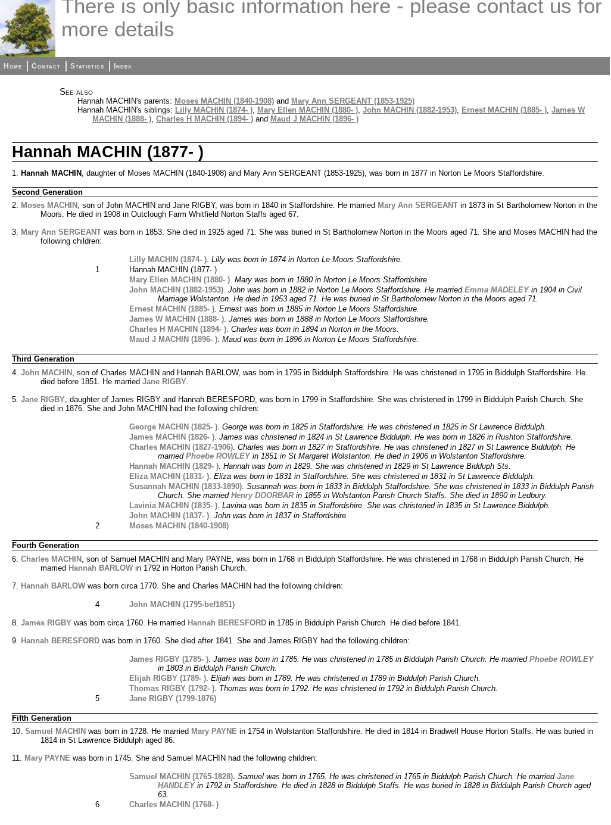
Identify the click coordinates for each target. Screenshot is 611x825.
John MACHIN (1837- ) (169, 515)
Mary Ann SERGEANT (418, 205)
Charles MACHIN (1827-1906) (181, 447)
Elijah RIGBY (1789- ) (167, 678)
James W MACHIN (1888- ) (176, 319)
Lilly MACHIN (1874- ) (213, 109)
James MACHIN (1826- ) (171, 436)
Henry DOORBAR (262, 495)
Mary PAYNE (214, 731)
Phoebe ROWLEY (218, 456)
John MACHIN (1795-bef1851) (182, 604)
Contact (46, 66)
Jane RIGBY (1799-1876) (172, 698)
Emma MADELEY (497, 289)
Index (123, 66)
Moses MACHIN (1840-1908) (224, 100)
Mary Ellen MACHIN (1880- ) (307, 109)
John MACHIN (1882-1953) (410, 109)
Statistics (87, 66)
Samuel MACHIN (55, 731)
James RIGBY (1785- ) (168, 659)
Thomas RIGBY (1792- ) (171, 688)
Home (13, 66)
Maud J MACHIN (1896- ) (314, 118)
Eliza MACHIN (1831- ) (169, 476)
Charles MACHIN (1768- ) (174, 804)
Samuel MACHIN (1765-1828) (181, 776)
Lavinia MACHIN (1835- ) (173, 505)
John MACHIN (46, 372)
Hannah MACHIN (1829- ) (174, 466)
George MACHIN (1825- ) (173, 426)
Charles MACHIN (51, 559)
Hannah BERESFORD (227, 622)
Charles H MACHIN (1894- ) (204, 118)
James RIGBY (46, 622)
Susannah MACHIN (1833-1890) (185, 486)
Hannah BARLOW (100, 568)
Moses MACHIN (49, 205)
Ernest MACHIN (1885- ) (504, 109)
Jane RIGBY (164, 381)
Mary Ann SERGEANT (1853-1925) (352, 100)
